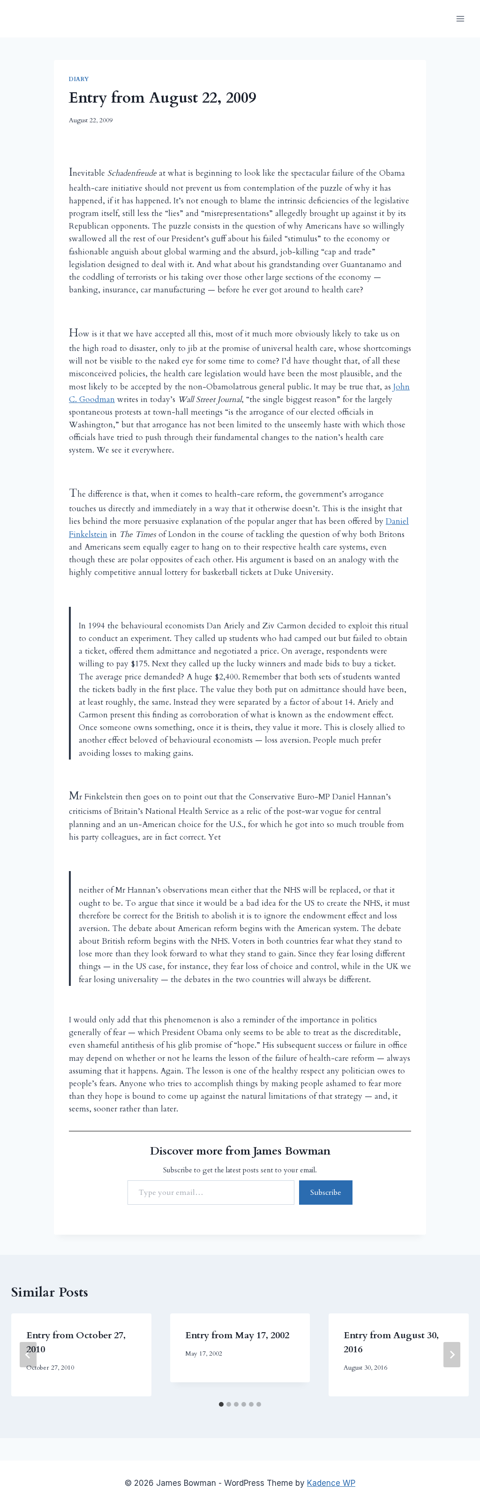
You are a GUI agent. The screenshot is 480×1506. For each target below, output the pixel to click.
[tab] (221, 1404)
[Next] (451, 1354)
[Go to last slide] (28, 1354)
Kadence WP (331, 1483)
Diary (79, 79)
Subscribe (325, 1192)
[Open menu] (460, 18)
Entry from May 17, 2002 (237, 1335)
